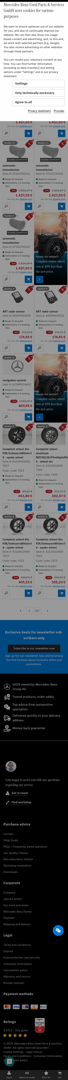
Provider (59, 111)
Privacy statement (39, 111)
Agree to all (23, 102)
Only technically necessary (34, 93)
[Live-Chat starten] (58, 930)
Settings (21, 83)
